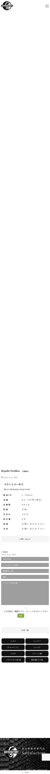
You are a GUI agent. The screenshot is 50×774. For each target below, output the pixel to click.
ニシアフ (37, 641)
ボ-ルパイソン (13, 647)
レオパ (13, 641)
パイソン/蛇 (37, 653)
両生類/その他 (37, 659)
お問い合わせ (25, 539)
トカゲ (13, 653)
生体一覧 (25, 630)
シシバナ (37, 647)
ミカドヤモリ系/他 (13, 659)
